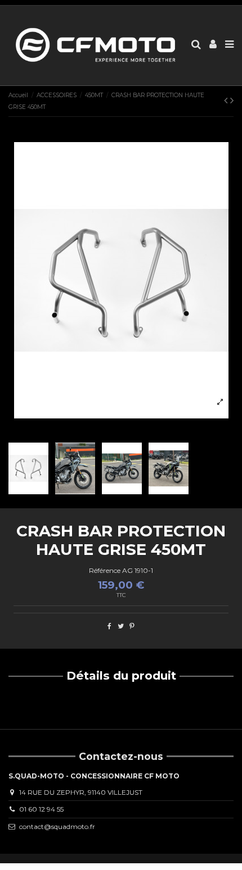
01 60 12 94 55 (41, 809)
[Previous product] (227, 100)
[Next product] (232, 100)
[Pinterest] (132, 626)
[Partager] (109, 626)
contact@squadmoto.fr (57, 826)
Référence (104, 570)
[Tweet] (121, 626)
